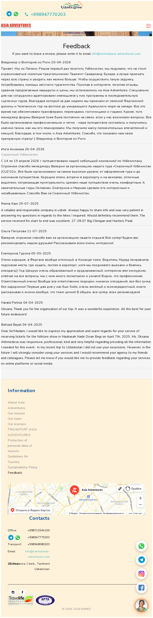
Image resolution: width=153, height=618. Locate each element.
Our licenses (17, 424)
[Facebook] (141, 587)
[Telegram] (141, 559)
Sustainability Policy (22, 467)
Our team (15, 419)
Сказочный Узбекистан (19, 154)
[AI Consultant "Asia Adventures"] (141, 605)
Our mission (16, 413)
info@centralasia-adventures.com (116, 54)
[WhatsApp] (141, 546)
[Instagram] (141, 573)
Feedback (15, 473)
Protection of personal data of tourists (20, 445)
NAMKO (86, 609)
